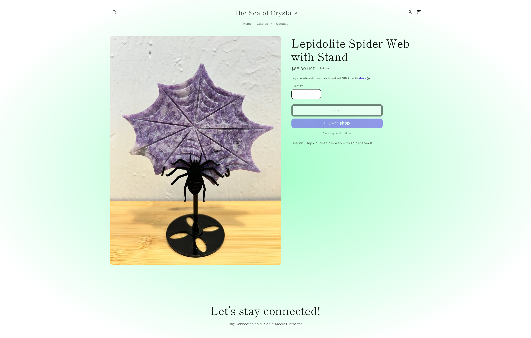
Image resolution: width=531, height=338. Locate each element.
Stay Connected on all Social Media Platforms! (265, 324)
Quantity (297, 85)
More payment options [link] (337, 133)
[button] (114, 12)
